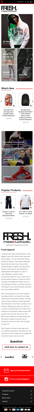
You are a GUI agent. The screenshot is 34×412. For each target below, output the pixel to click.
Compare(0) (20, 2)
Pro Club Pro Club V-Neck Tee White (25, 213)
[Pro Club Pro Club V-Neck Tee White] (25, 202)
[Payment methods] (6, 410)
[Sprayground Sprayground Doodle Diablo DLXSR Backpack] (8, 100)
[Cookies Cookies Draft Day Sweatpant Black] (8, 202)
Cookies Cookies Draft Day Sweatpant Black (8, 214)
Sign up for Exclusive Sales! (20, 370)
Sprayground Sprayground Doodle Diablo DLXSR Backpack (8, 113)
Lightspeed (28, 407)
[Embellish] (9, 355)
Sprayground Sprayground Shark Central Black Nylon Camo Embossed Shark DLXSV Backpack (25, 115)
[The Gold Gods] (24, 355)
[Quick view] (14, 106)
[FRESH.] (11, 9)
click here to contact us (16, 347)
